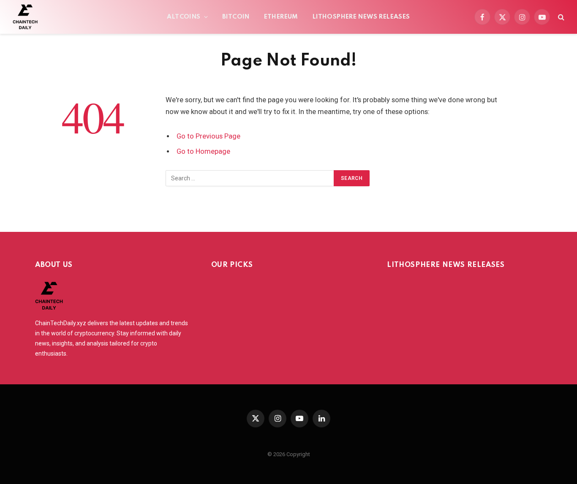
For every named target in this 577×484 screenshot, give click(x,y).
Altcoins (183, 17)
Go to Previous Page (208, 136)
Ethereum (281, 17)
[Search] (560, 17)
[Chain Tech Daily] (25, 17)
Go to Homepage (203, 151)
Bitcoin (236, 17)
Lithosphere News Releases (361, 17)
